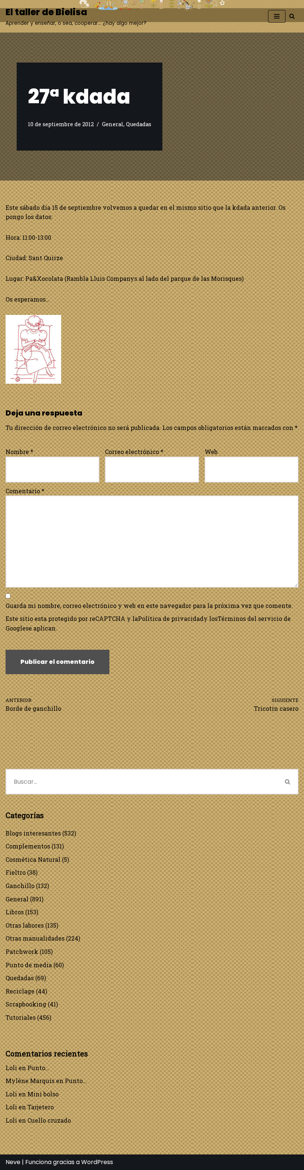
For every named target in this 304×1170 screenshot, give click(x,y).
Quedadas (138, 124)
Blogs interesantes (33, 833)
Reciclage (20, 991)
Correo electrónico (134, 451)
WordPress (97, 1162)
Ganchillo (20, 886)
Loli (11, 1068)
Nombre (19, 451)
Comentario (25, 491)
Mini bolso (43, 1094)
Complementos (28, 846)
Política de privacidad (171, 618)
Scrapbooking (26, 1004)
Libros (15, 912)
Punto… (38, 1068)
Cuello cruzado (49, 1120)
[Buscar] (292, 16)
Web (211, 451)
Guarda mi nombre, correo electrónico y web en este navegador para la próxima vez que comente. (149, 605)
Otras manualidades (35, 938)
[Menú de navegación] (276, 16)
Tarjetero (40, 1107)
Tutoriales (21, 1017)
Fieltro (16, 872)
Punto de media (29, 965)
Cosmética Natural (33, 859)
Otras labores (25, 925)
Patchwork (22, 951)
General (112, 124)
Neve (13, 1162)
